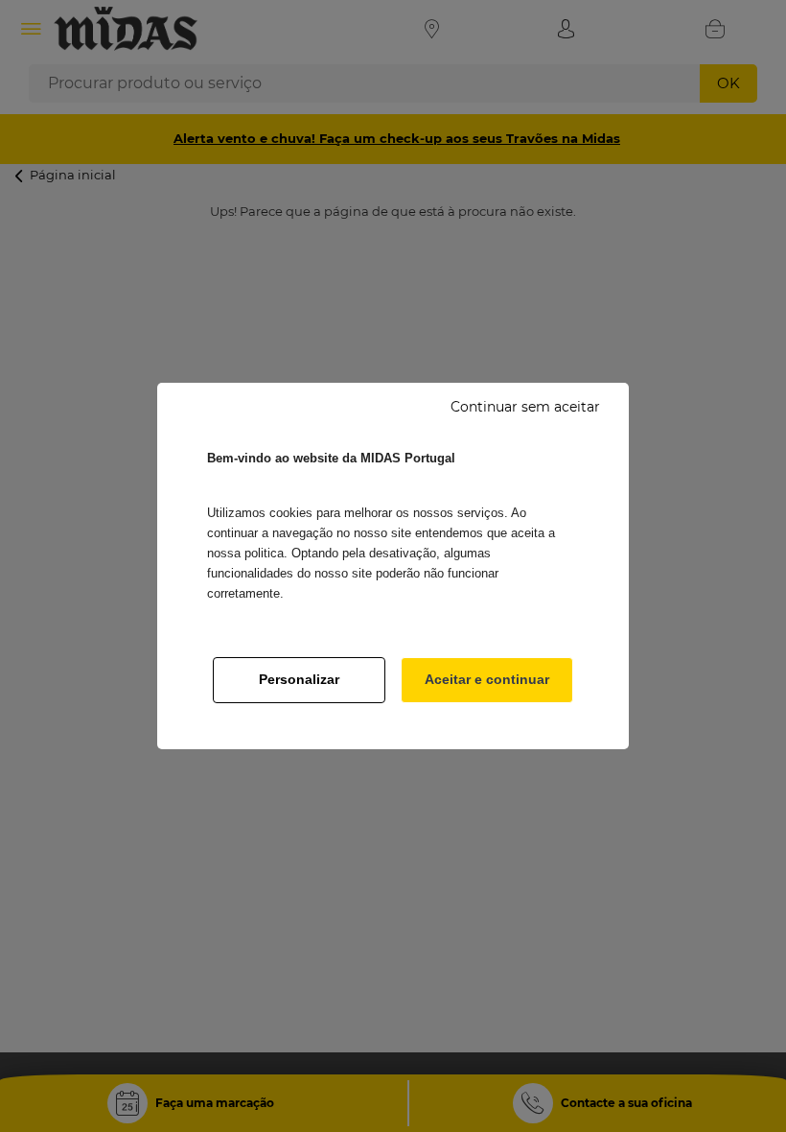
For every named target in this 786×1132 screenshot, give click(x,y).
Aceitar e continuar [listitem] (487, 679)
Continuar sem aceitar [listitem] (525, 406)
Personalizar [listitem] (299, 679)
